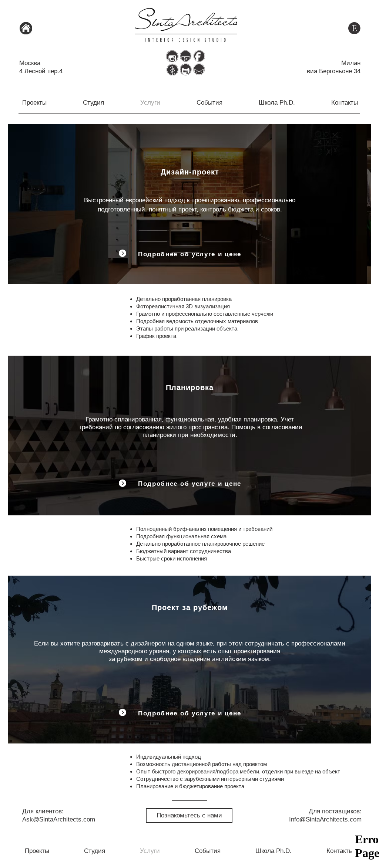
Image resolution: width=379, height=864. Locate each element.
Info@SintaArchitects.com (325, 819)
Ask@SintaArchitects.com (58, 819)
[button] (199, 69)
